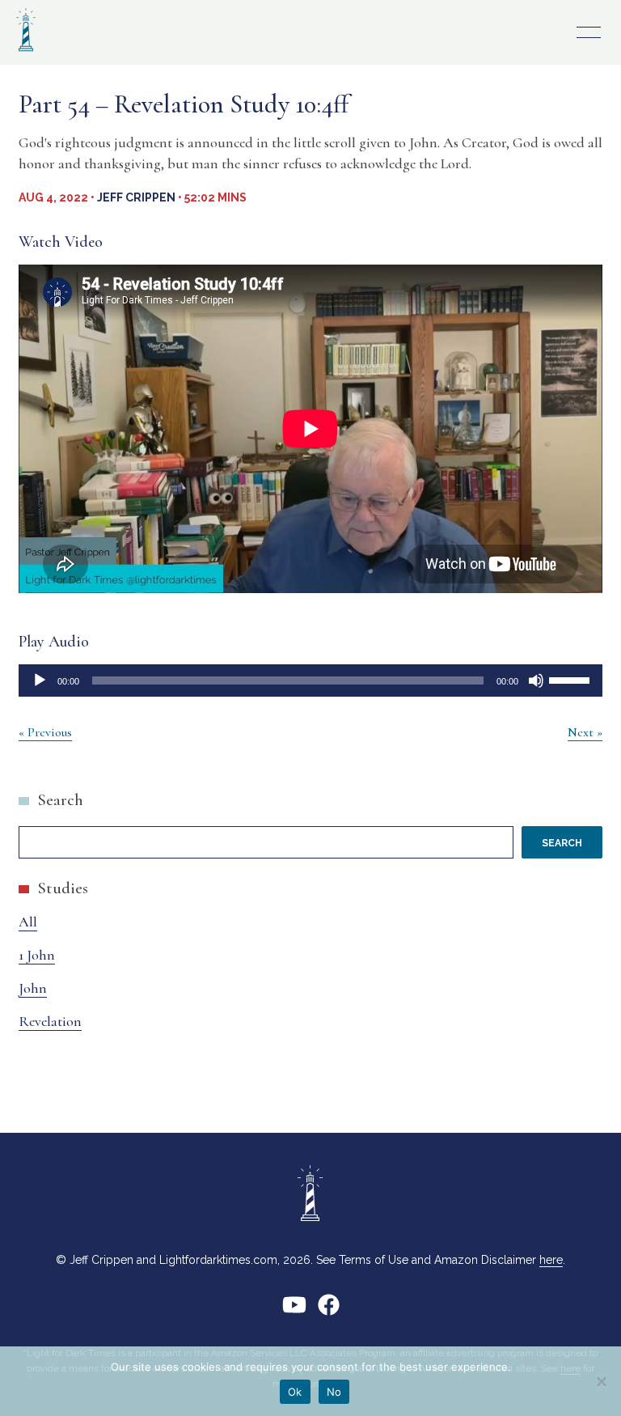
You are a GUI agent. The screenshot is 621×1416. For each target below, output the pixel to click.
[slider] (571, 678)
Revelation (50, 1021)
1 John (37, 955)
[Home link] (26, 53)
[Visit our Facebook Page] (329, 1311)
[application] (310, 680)
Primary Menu (588, 32)
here (551, 1259)
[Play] (40, 680)
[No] (601, 1381)
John (33, 988)
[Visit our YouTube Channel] (294, 1311)
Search (60, 800)
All (28, 922)
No (334, 1391)
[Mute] (536, 680)
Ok (295, 1391)
